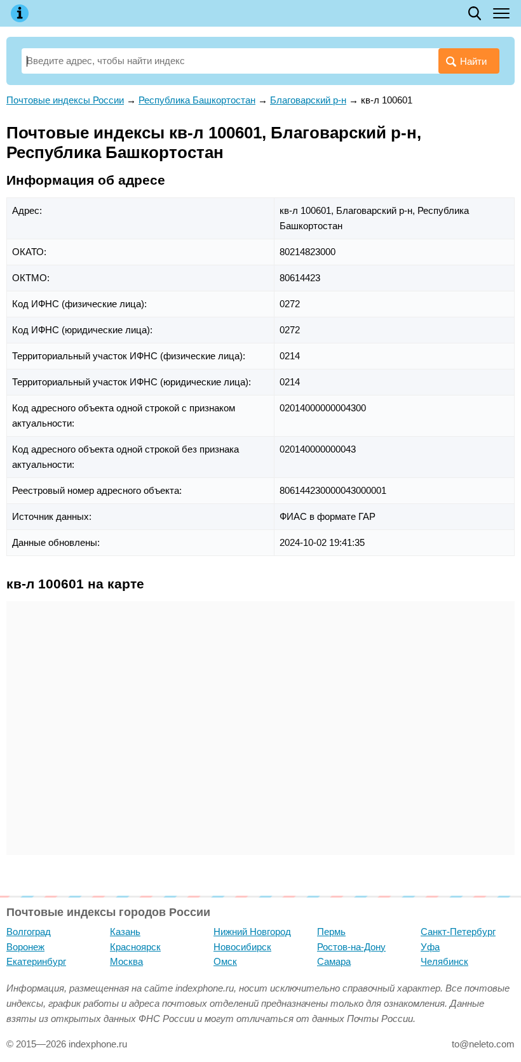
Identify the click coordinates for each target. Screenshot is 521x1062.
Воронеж (25, 946)
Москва (126, 961)
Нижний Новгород (252, 931)
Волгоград (28, 931)
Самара (334, 961)
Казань (125, 931)
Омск (225, 961)
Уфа (430, 946)
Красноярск (135, 946)
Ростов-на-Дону (351, 946)
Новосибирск (242, 946)
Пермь (331, 931)
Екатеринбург (36, 961)
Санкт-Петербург (458, 931)
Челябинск (444, 961)
